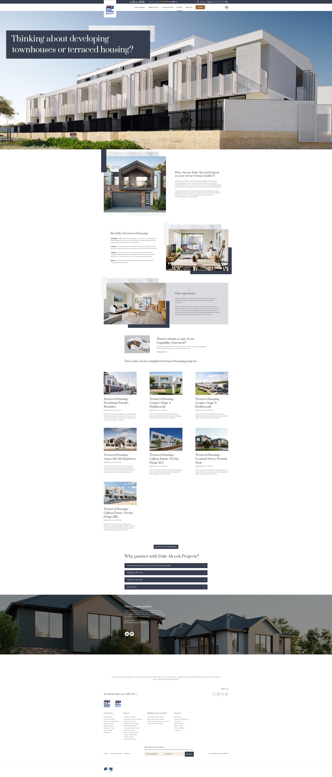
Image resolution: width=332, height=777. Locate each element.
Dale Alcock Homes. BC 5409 (220, 753)
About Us (189, 7)
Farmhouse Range (109, 719)
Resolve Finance (179, 723)
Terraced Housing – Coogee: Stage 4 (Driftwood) (163, 403)
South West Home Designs (155, 717)
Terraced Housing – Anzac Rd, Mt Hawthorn (120, 457)
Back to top (224, 689)
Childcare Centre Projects (131, 723)
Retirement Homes (129, 730)
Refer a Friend (178, 726)
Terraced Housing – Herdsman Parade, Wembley (117, 403)
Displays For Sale (109, 728)
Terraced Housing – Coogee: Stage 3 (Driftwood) (208, 403)
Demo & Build (108, 730)
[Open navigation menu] (226, 7)
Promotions (107, 732)
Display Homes (153, 7)
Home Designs (140, 7)
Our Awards (177, 721)
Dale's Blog (177, 717)
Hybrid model (132, 587)
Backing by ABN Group (135, 573)
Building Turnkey (109, 723)
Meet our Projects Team (131, 732)
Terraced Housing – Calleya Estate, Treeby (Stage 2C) (164, 459)
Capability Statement (130, 739)
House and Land (167, 7)
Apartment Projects (130, 721)
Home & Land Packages (111, 721)
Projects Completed (116, 410)
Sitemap (127, 753)
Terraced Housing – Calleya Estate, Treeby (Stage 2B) (118, 513)
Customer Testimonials (181, 719)
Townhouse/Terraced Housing (133, 719)
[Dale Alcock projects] (119, 704)
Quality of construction (135, 580)
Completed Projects (130, 717)
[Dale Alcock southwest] (108, 704)
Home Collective (179, 728)
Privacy (106, 753)
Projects (179, 7)
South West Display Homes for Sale (158, 721)
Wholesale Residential (130, 726)
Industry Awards (129, 737)
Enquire (200, 7)
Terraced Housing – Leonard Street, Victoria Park (211, 459)
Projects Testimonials (130, 734)
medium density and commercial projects (137, 613)
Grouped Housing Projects (132, 728)
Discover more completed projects (166, 547)
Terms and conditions (116, 753)
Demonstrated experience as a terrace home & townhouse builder (149, 566)
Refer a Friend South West (155, 723)
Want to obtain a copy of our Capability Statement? (175, 341)
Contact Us (177, 730)
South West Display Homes (155, 719)
